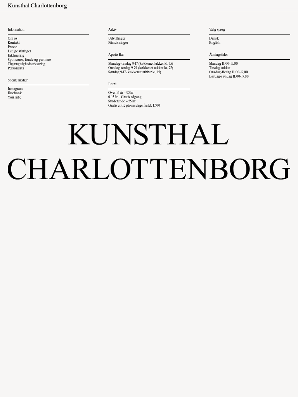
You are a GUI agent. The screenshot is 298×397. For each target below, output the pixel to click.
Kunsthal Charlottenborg (37, 6)
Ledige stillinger (19, 52)
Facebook (15, 93)
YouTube (14, 98)
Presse (12, 47)
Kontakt (14, 43)
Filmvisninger (118, 43)
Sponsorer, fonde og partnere (29, 60)
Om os (12, 39)
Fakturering (16, 56)
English (214, 43)
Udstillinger (116, 39)
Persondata (16, 69)
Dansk (214, 39)
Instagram (15, 89)
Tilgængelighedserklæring (26, 64)
